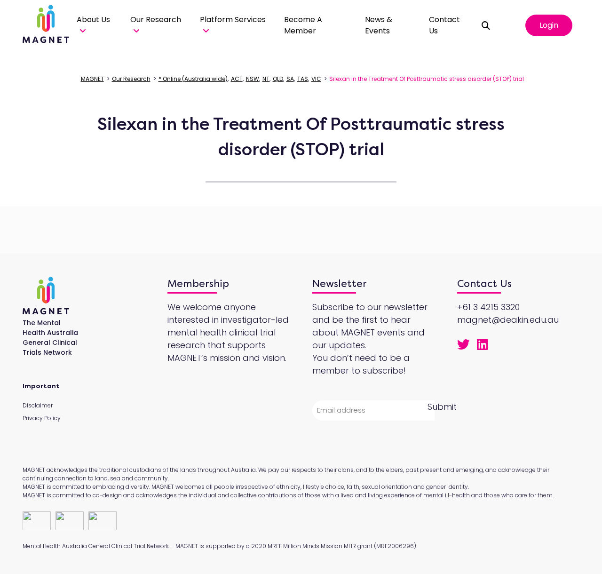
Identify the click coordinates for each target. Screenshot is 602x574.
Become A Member (303, 25)
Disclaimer (38, 405)
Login (548, 25)
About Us (93, 19)
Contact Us (444, 25)
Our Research (155, 19)
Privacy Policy (42, 418)
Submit (442, 407)
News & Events (378, 25)
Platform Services (233, 19)
